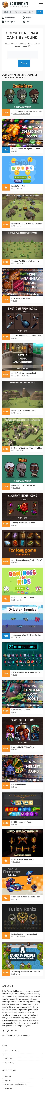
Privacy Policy (9, 1063)
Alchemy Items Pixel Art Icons (23, 523)
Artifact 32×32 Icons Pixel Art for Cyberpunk (26, 672)
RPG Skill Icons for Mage (21, 822)
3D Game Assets (18, 226)
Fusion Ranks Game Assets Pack (24, 934)
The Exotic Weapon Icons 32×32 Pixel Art (26, 336)
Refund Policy (9, 1059)
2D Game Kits (17, 188)
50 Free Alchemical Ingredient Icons (25, 149)
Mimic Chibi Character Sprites (23, 485)
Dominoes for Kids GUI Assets (23, 598)
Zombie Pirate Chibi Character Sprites (26, 111)
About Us (8, 1076)
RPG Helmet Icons (18, 785)
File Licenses (9, 1055)
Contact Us (8, 1088)
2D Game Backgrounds (21, 375)
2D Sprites (16, 488)
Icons (15, 151)
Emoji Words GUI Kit (19, 186)
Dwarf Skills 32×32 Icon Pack (22, 747)
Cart (28, 22)
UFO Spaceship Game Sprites (22, 859)
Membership (10, 18)
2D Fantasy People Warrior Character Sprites (26, 972)
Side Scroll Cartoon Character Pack (25, 897)
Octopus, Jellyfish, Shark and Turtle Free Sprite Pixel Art (26, 635)
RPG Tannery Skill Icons (20, 298)
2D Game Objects (19, 937)
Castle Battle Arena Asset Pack (23, 373)
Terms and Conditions (12, 1051)
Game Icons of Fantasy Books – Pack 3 (26, 560)
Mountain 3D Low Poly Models (23, 411)
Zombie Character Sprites (21, 114)
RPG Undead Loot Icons (20, 710)
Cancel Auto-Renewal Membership (16, 1084)
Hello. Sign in (10, 22)
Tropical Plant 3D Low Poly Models (25, 261)
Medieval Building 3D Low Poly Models (26, 224)
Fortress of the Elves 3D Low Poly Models (26, 448)
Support (29, 18)
